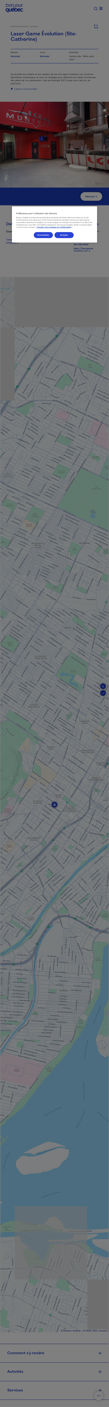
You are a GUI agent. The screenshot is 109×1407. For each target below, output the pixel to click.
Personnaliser (43, 235)
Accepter (64, 235)
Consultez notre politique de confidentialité (54, 227)
